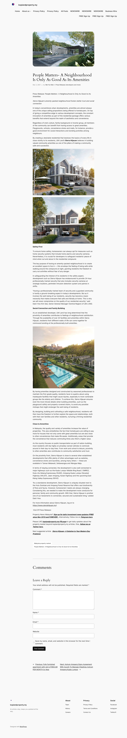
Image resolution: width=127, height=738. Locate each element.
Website (36, 632)
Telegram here (86, 517)
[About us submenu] (30, 11)
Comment (37, 589)
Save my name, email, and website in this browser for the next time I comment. (62, 642)
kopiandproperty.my (27, 5)
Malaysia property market (42, 543)
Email (35, 622)
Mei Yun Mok (49, 85)
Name (36, 612)
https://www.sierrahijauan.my (44, 505)
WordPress (23, 726)
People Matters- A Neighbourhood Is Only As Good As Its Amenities (56, 547)
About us (25, 11)
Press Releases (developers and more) (68, 85)
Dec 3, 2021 (37, 85)
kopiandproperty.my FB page (54, 522)
